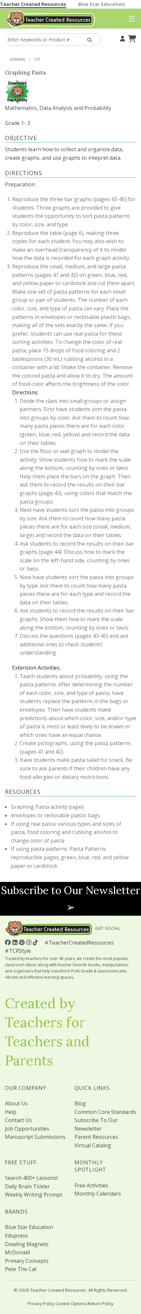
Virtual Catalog (92, 1145)
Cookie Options (71, 1303)
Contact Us (18, 1120)
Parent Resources (96, 1136)
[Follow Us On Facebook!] (8, 942)
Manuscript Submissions (35, 1136)
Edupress (16, 1235)
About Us (16, 1103)
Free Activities (91, 1185)
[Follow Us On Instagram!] (29, 942)
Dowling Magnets (27, 1244)
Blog (80, 1103)
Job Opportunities (27, 1128)
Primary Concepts (27, 1260)
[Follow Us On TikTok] (36, 942)
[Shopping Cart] (131, 37)
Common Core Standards (105, 1112)
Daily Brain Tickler (27, 1186)
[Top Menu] (130, 19)
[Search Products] (89, 39)
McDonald (17, 1252)
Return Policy (100, 1303)
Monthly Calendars (97, 1193)
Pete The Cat (21, 1269)
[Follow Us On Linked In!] (15, 942)
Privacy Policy (41, 1303)
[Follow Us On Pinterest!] (22, 942)
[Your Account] (121, 37)
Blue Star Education (101, 4)
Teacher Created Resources (33, 4)
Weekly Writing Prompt (33, 1194)
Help (10, 1112)
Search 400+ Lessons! (31, 1177)
